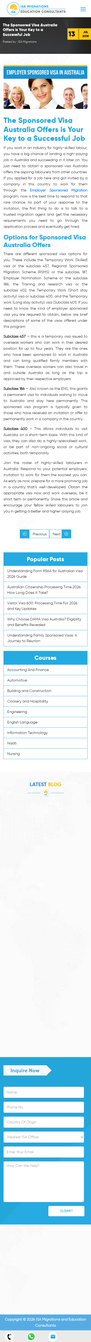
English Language (22, 722)
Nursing (13, 753)
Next (57, 534)
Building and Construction (29, 690)
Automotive (17, 680)
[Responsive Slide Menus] (36, 8)
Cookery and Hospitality (27, 701)
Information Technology (27, 732)
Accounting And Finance (28, 670)
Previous (39, 534)
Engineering (17, 711)
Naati (12, 743)
